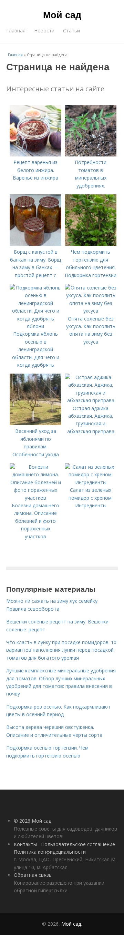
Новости (44, 30)
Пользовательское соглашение (78, 844)
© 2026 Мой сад (32, 820)
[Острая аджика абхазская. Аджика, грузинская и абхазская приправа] (90, 400)
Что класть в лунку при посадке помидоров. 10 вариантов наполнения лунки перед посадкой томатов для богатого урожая (61, 650)
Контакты (25, 844)
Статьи (71, 30)
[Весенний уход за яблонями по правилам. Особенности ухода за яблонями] (35, 423)
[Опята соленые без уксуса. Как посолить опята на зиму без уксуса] (90, 310)
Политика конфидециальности (50, 851)
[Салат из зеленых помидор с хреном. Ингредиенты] (90, 482)
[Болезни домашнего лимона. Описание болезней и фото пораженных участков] (35, 498)
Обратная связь (33, 875)
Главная (15, 30)
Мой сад (62, 14)
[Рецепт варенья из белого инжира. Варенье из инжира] (35, 154)
